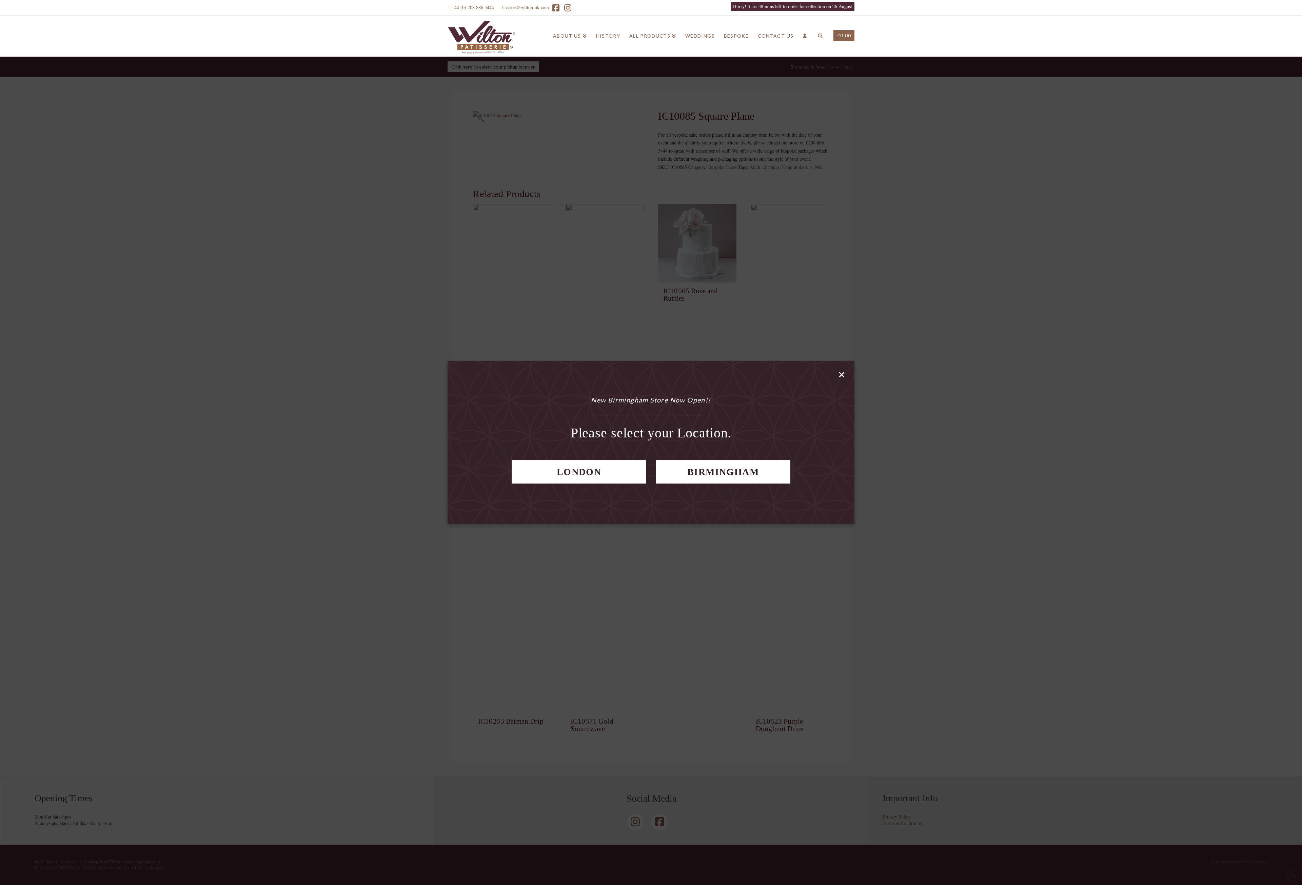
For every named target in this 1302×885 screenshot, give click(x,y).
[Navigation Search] (820, 36)
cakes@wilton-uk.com (527, 7)
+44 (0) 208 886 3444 (473, 7)
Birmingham (723, 472)
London (579, 472)
